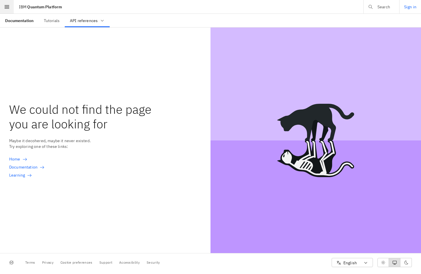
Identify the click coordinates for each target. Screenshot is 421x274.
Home (14, 159)
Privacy (48, 262)
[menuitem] (19, 20)
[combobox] (352, 262)
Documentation (23, 167)
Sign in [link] (410, 6)
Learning (17, 175)
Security (153, 262)
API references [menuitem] (84, 20)
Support (105, 262)
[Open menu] (7, 7)
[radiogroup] (394, 262)
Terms (30, 262)
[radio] (383, 262)
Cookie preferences (76, 262)
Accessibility (129, 262)
